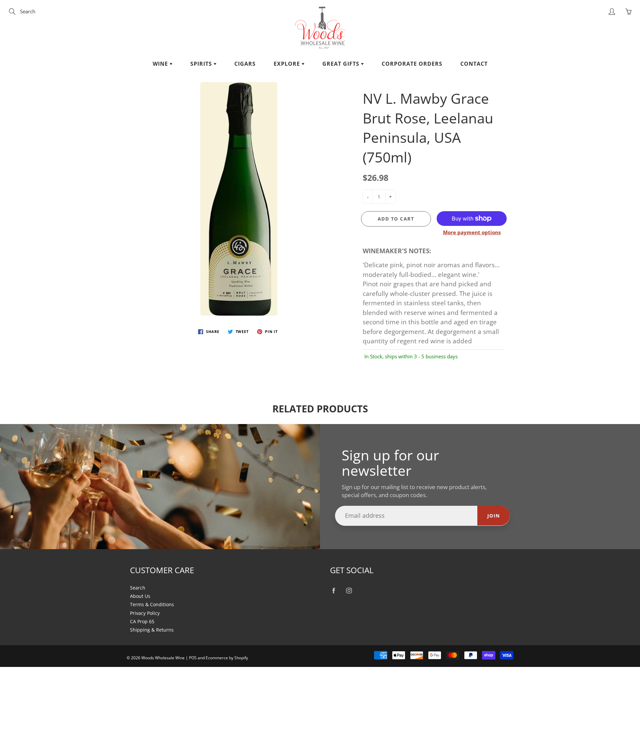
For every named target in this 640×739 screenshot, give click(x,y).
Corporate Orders (412, 63)
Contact (474, 63)
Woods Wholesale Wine (163, 658)
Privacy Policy (145, 613)
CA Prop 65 (142, 622)
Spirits (202, 63)
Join (493, 515)
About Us (140, 596)
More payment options (472, 232)
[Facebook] (333, 591)
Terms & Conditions (152, 605)
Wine (161, 63)
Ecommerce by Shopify (227, 658)
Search (137, 588)
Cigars (245, 63)
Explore (288, 63)
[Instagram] (349, 591)
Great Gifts (341, 63)
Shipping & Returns (152, 630)
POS (193, 658)
